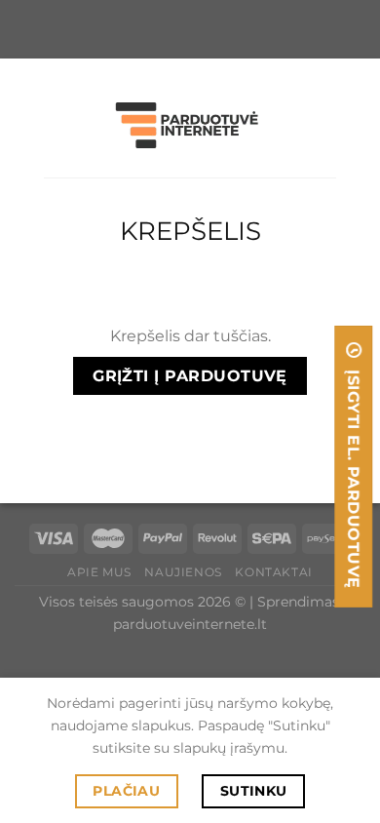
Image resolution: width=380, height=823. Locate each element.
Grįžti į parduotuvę (190, 376)
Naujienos (183, 572)
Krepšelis (190, 231)
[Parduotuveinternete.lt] (190, 125)
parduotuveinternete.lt (190, 624)
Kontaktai (274, 572)
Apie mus (99, 572)
